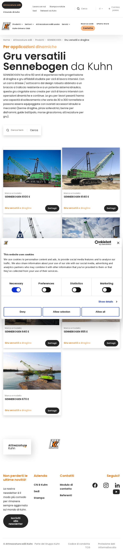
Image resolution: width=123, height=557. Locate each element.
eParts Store (103, 23)
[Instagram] (106, 487)
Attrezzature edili (12, 5)
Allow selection (61, 311)
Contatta (88, 28)
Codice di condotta (79, 543)
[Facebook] (95, 487)
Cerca (34, 130)
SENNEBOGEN (54, 40)
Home (6, 40)
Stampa (39, 498)
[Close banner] (118, 243)
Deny (22, 311)
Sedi (35, 10)
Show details (105, 301)
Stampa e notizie (57, 6)
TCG (87, 547)
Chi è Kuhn (41, 485)
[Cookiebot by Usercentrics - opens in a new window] (97, 242)
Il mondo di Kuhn (11, 12)
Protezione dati (106, 543)
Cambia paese (115, 9)
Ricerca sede (87, 23)
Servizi (65, 24)
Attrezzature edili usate (48, 24)
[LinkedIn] (117, 487)
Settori (28, 24)
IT (100, 9)
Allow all (100, 311)
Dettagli (52, 208)
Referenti (66, 495)
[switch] (46, 289)
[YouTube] (116, 493)
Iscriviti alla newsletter (16, 521)
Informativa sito (107, 547)
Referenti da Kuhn (49, 10)
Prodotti (16, 24)
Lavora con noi (39, 6)
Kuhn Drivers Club (21, 28)
